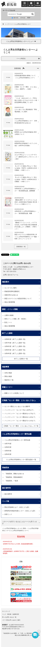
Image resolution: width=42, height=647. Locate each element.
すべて (16, 18)
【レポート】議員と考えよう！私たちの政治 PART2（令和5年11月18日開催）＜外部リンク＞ (26, 168)
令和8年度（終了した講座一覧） (15, 339)
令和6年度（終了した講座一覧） (15, 346)
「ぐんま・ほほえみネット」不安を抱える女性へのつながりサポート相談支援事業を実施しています (26, 100)
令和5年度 (7, 451)
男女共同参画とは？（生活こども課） (17, 507)
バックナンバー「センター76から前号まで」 (19, 410)
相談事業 (5, 367)
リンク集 (5, 501)
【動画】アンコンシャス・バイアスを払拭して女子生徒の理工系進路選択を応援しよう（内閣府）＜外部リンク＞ (26, 226)
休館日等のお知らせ (11, 295)
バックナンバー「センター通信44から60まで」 (20, 417)
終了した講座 (7, 333)
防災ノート (8, 322)
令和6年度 (7, 447)
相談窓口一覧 (8, 380)
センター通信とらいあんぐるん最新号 (17, 406)
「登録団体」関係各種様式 (13, 477)
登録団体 (5, 467)
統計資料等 (6, 488)
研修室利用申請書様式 (11, 291)
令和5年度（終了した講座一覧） (15, 350)
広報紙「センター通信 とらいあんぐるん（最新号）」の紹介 (26, 88)
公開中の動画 (8, 315)
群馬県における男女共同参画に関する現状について (26, 133)
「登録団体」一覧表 (11, 481)
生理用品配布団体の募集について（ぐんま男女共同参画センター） (25, 77)
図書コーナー (7, 387)
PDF (28, 18)
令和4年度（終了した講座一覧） (15, 353)
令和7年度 (7, 443)
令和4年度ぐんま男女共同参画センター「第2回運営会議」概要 (25, 212)
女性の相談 (8, 373)
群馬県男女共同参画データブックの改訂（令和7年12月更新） (26, 144)
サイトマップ (6, 611)
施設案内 (5, 282)
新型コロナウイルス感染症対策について (18, 298)
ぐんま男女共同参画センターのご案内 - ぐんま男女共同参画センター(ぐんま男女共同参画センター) (20, 529)
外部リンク (8, 514)
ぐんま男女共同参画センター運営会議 (16, 434)
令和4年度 (7, 454)
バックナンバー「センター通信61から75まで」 (20, 413)
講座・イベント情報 (10, 309)
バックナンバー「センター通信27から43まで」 (20, 420)
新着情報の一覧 (21, 246)
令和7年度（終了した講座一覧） (15, 343)
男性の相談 (8, 376)
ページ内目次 (21, 58)
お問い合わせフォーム (10, 275)
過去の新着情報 (9, 302)
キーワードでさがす (9, 10)
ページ (22, 18)
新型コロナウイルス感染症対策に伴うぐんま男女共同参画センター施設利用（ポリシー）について (26, 237)
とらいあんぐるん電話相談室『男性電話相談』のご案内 (26, 110)
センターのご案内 (10, 288)
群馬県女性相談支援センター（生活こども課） (20, 511)
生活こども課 (7, 267)
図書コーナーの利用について (14, 393)
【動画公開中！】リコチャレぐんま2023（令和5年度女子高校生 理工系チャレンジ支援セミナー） (26, 202)
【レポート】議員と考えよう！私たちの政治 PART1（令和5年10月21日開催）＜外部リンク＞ (26, 179)
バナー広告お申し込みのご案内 (11, 620)
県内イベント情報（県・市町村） (15, 319)
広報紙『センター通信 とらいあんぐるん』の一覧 (21, 426)
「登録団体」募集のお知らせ (14, 473)
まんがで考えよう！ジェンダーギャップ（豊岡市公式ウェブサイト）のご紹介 (26, 157)
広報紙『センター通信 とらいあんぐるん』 (19, 400)
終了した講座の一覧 (21, 359)
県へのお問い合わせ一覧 (9, 617)
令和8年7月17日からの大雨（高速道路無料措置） (18, 544)
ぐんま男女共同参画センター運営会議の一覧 (21, 459)
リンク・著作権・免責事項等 (10, 614)
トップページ (9, 24)
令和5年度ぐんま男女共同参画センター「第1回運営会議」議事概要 (25, 190)
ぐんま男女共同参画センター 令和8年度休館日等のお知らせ (26, 122)
